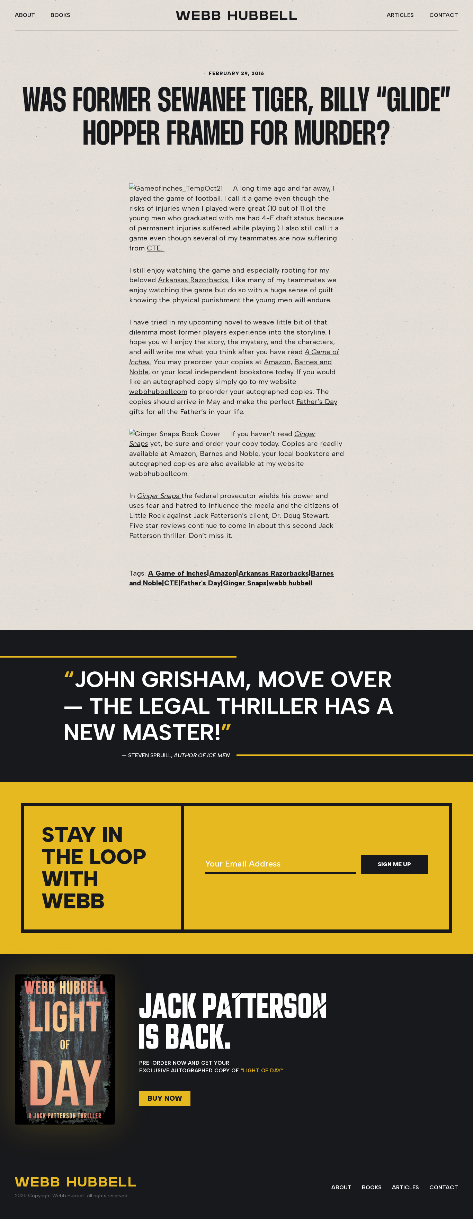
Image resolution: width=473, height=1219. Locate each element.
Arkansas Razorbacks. (194, 280)
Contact (443, 15)
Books (60, 15)
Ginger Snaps (159, 496)
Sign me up (394, 864)
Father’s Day (316, 401)
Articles (400, 15)
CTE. (155, 248)
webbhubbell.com (158, 391)
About (25, 15)
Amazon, (278, 362)
